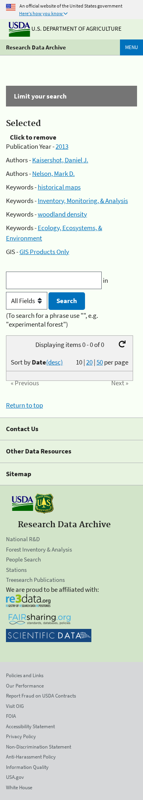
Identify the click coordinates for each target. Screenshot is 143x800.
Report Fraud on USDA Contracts (41, 695)
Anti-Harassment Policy (31, 756)
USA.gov (15, 777)
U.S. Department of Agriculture (76, 28)
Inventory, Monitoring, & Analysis (83, 200)
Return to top (24, 405)
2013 (62, 146)
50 (100, 362)
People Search (23, 559)
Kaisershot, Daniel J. (60, 160)
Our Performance (25, 685)
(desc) (54, 362)
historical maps (59, 187)
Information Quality (27, 767)
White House (19, 787)
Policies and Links (24, 675)
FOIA (11, 716)
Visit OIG (15, 706)
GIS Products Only (44, 251)
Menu (131, 47)
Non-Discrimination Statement (38, 746)
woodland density (62, 214)
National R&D (23, 539)
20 (89, 362)
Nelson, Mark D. (53, 173)
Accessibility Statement (30, 726)
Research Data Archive (36, 47)
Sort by (37, 362)
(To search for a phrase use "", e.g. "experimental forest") (52, 320)
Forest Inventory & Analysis (39, 549)
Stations (16, 569)
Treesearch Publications (35, 579)
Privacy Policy (21, 736)
